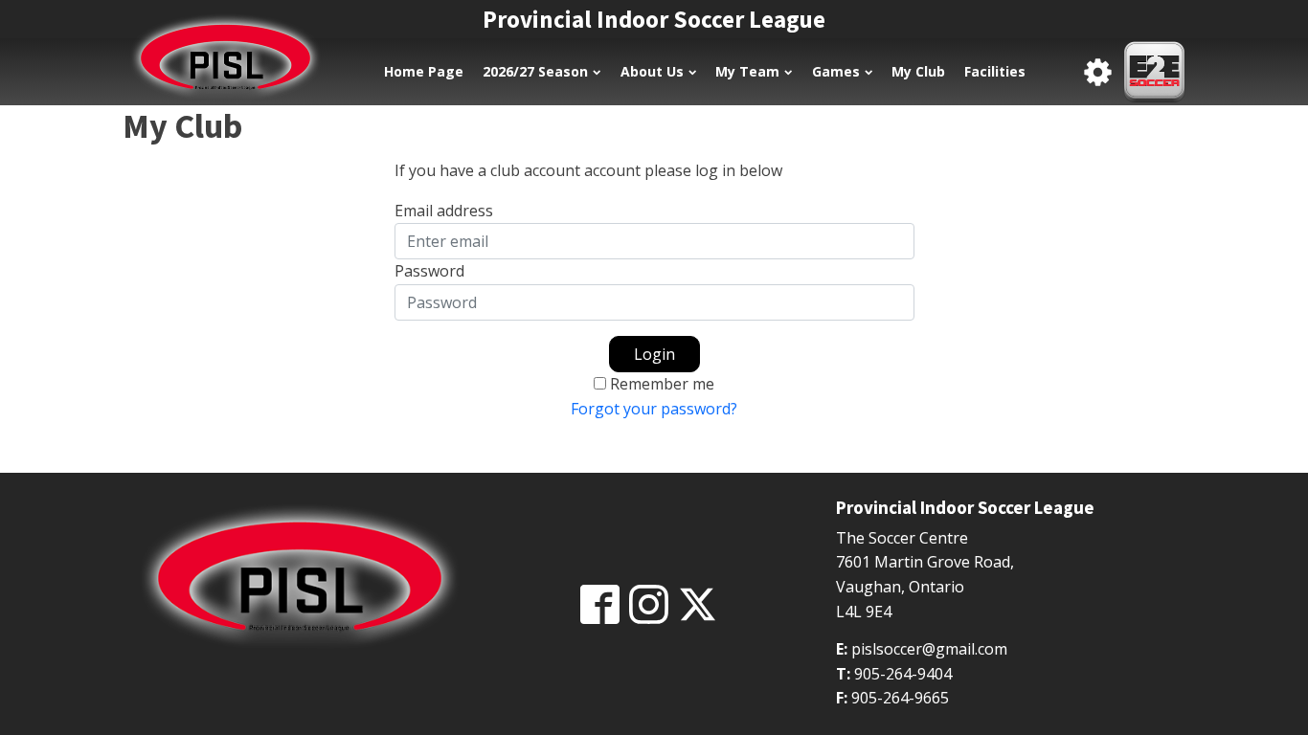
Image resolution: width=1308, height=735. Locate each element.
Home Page (423, 71)
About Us (652, 71)
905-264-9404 (903, 673)
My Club (918, 71)
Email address (444, 210)
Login (654, 354)
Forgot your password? (654, 408)
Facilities (995, 71)
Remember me (662, 383)
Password (429, 270)
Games (836, 71)
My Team (747, 71)
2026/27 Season (535, 71)
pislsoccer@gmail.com (929, 648)
